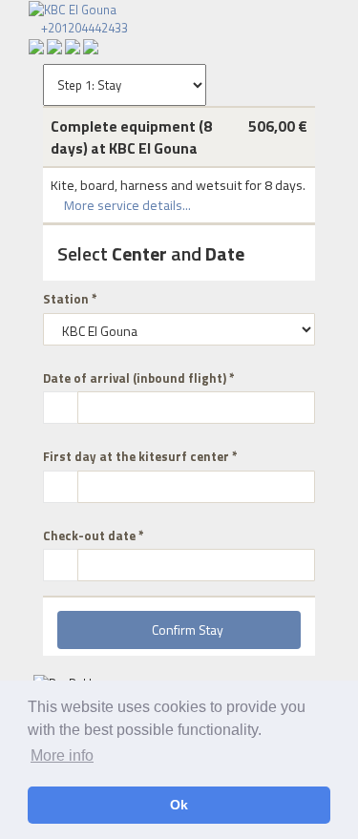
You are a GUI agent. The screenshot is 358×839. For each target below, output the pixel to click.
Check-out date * (93, 536)
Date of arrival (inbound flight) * (139, 378)
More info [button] (62, 755)
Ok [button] (179, 804)
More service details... (126, 205)
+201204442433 (83, 27)
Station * (70, 299)
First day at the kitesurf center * (140, 457)
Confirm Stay (184, 629)
